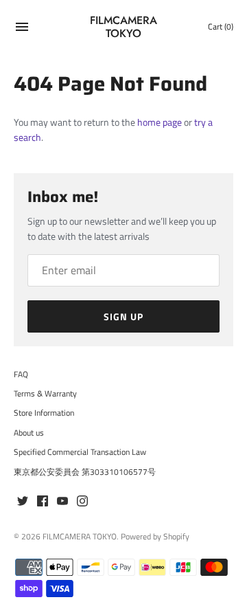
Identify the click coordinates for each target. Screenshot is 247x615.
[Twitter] (22, 501)
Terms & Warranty (45, 394)
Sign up (123, 316)
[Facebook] (42, 501)
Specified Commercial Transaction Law (80, 452)
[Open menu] (22, 28)
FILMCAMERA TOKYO (80, 536)
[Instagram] (82, 501)
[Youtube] (62, 501)
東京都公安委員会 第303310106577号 (85, 472)
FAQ (21, 374)
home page (159, 122)
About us (29, 433)
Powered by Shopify (155, 536)
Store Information (44, 413)
